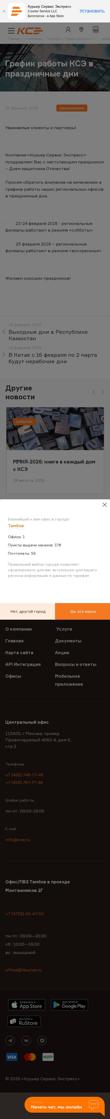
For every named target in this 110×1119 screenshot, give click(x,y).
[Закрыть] (4, 11)
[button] (65, 1107)
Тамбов (16, 525)
